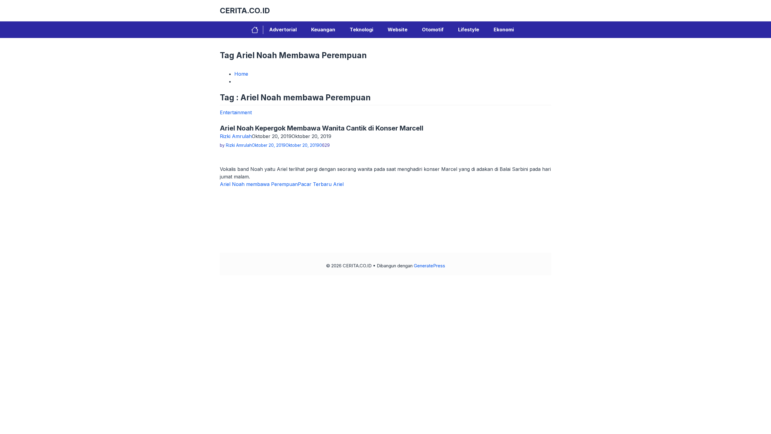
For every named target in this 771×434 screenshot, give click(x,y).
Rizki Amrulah (236, 136)
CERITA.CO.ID (245, 10)
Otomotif (433, 30)
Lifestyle (468, 30)
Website (397, 30)
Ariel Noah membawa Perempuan (259, 184)
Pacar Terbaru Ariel (321, 184)
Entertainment (236, 112)
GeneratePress (429, 266)
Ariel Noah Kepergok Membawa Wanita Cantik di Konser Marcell (321, 128)
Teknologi (361, 30)
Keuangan (323, 30)
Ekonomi (504, 30)
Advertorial (283, 30)
